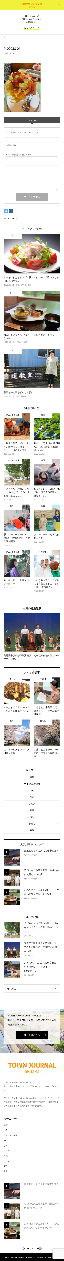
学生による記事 (32, 784)
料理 (32, 777)
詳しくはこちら (32, 1034)
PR (32, 790)
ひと (32, 797)
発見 (32, 830)
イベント (32, 817)
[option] (32, 637)
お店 (32, 810)
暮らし (32, 823)
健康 (6, 1125)
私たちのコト (30, 28)
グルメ (32, 803)
